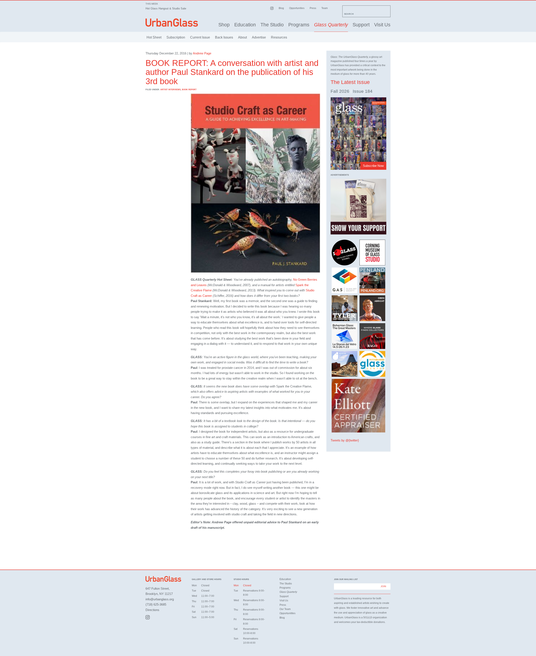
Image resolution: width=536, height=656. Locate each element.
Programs (298, 24)
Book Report (189, 90)
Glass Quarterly (331, 24)
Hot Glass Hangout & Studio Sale (166, 8)
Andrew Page (202, 53)
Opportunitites (287, 613)
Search (349, 14)
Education (245, 24)
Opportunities (296, 8)
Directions (152, 610)
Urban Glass (172, 22)
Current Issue (200, 37)
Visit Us (382, 24)
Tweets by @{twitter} (345, 440)
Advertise (259, 37)
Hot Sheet (154, 37)
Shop (224, 24)
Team (324, 8)
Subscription (175, 37)
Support (361, 24)
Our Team (285, 609)
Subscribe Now (373, 165)
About (242, 37)
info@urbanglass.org (160, 599)
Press (313, 8)
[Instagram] (148, 617)
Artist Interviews (170, 90)
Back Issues (224, 37)
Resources (279, 37)
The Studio (272, 24)
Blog (281, 8)
